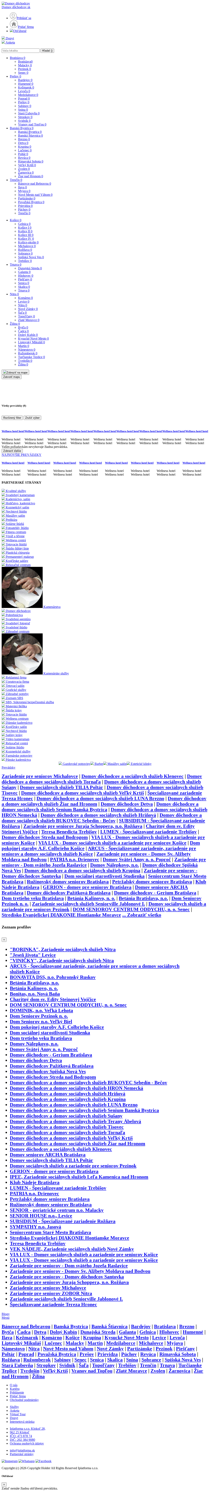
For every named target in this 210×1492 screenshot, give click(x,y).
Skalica (24, 286)
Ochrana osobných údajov (27, 1443)
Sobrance (25, 253)
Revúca (24, 157)
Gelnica (24, 224)
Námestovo (26, 349)
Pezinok (24, 69)
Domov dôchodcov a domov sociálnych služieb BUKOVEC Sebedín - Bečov (102, 817)
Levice (23, 301)
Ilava (22, 187)
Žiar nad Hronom (30, 176)
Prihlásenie (17, 1392)
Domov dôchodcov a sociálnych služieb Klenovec (132, 776)
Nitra (14, 294)
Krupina (24, 146)
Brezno (24, 139)
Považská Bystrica (31, 202)
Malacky (25, 65)
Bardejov (25, 80)
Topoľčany (26, 316)
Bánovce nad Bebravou (34, 183)
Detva (23, 143)
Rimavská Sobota (30, 161)
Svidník (24, 120)
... (141, 915)
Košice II (25, 231)
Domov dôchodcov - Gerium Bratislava (155, 892)
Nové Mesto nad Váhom (35, 194)
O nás (13, 1385)
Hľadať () (47, 50)
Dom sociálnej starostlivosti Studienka (104, 876)
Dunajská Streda (30, 268)
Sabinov (24, 106)
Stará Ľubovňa (29, 113)
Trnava (15, 264)
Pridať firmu (26, 27)
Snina (23, 109)
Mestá (5, 1317)
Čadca (23, 331)
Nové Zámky (28, 309)
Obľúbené (19, 31)
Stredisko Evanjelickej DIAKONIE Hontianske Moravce (61, 915)
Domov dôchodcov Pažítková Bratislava (69, 892)
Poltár (23, 154)
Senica (23, 283)
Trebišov (25, 261)
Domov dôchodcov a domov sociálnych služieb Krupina (82, 870)
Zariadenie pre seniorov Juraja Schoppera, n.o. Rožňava (82, 826)
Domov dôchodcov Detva (127, 804)
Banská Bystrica (21, 128)
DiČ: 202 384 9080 (22, 1439)
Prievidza (25, 206)
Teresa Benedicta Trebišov (69, 831)
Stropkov (25, 117)
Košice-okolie (28, 242)
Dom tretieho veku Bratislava (33, 898)
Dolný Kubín (28, 335)
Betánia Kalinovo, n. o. (91, 898)
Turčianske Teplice (31, 357)
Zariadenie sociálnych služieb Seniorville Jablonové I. (88, 903)
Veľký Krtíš (27, 165)
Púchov (24, 209)
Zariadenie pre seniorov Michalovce (40, 776)
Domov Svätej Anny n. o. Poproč (137, 859)
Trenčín (16, 180)
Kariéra (14, 1389)
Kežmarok (26, 87)
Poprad (24, 98)
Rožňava (25, 249)
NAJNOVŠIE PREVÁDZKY (21, 455)
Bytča (23, 327)
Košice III (25, 235)
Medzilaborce (28, 95)
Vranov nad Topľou (32, 124)
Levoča (24, 91)
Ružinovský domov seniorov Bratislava (68, 881)
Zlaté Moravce (28, 320)
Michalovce (27, 246)
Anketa (10, 42)
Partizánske (26, 198)
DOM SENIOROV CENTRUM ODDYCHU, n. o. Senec (131, 909)
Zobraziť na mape (17, 372)
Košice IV (26, 238)
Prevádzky (8, 767)
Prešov (15, 76)
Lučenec (25, 150)
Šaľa (22, 312)
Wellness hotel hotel (13, 431)
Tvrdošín (25, 360)
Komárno (25, 298)
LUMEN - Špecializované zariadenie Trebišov (148, 831)
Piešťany (25, 279)
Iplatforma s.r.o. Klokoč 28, (28, 1428)
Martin (23, 346)
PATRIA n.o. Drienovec (74, 859)
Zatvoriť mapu (11, 376)
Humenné (25, 83)
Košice (15, 220)
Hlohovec (25, 275)
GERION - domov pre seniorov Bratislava (87, 887)
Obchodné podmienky (24, 1400)
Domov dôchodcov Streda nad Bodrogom (45, 837)
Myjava (24, 191)
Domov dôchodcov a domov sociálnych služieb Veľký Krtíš (82, 793)
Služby (14, 1407)
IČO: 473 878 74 (21, 1436)
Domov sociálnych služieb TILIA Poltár (61, 787)
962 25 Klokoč (19, 1432)
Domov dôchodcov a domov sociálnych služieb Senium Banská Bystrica (100, 806)
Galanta (24, 272)
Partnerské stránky (22, 1454)
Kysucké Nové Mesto (33, 338)
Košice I (24, 227)
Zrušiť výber (32, 417)
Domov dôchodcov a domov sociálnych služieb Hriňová (98, 815)
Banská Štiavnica (30, 135)
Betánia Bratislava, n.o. (143, 898)
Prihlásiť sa (24, 18)
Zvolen (24, 169)
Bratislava (17, 58)
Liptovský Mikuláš (31, 342)
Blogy (6, 1314)
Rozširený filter (12, 417)
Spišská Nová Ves (31, 257)
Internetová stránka (22, 1421)
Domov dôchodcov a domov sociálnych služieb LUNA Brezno (100, 798)
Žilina (15, 323)
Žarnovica (26, 172)
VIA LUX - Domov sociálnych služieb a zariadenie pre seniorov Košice (112, 842)
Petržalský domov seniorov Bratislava (152, 881)
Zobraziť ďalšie (12, 450)
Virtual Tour (18, 1414)
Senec (23, 72)
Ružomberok (27, 353)
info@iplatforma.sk (22, 1450)
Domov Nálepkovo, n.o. (114, 865)
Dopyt (9, 38)
